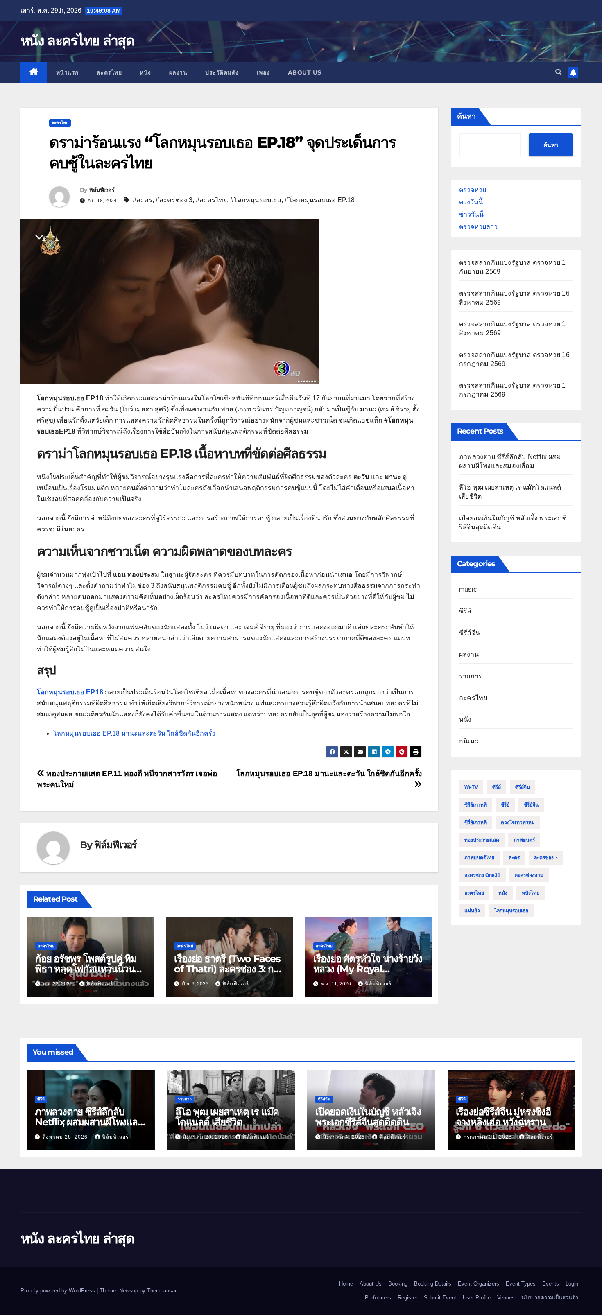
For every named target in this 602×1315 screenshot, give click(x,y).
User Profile (477, 1298)
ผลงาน (178, 72)
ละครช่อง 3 (546, 858)
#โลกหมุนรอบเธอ (255, 200)
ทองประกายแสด (481, 840)
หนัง (145, 72)
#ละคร (142, 200)
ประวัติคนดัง (222, 72)
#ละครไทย (211, 200)
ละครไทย (109, 72)
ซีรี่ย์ (505, 805)
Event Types (521, 1284)
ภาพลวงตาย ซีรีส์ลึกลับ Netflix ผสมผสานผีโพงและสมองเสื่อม (89, 1122)
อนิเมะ (468, 741)
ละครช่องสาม (529, 875)
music (468, 589)
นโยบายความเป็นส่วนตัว (549, 1298)
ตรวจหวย (472, 189)
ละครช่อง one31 (482, 875)
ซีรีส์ (465, 611)
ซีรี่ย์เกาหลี (475, 822)
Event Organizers (478, 1284)
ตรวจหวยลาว (478, 226)
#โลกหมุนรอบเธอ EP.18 (320, 200)
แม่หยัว (472, 910)
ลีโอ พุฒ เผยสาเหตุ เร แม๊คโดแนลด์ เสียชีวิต (227, 1117)
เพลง (263, 72)
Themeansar (161, 1291)
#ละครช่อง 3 (174, 200)
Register (407, 1298)
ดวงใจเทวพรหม (518, 822)
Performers (378, 1298)
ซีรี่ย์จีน (531, 805)
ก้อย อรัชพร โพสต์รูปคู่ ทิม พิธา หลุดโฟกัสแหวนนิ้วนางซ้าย (89, 969)
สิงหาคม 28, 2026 (66, 1137)
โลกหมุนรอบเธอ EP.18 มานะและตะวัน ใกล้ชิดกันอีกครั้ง (134, 733)
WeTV (471, 787)
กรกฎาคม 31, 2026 (489, 1137)
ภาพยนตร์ (524, 840)
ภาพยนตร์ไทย (479, 858)
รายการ (470, 676)
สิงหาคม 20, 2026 (206, 1137)
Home (346, 1284)
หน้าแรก (67, 72)
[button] (558, 72)
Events (550, 1284)
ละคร (514, 858)
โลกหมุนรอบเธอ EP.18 (70, 692)
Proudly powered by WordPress (58, 1291)
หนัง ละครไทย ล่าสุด (77, 40)
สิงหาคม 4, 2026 (345, 1137)
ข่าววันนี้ (471, 214)
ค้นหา (466, 116)
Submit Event (440, 1298)
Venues (506, 1298)
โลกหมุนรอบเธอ (511, 910)
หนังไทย (530, 893)
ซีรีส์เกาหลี (475, 805)
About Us (304, 72)
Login (572, 1284)
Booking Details (432, 1284)
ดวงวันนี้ (471, 202)
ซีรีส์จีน (469, 632)
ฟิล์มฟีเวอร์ (101, 190)
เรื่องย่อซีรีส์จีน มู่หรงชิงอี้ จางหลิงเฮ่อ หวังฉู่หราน (503, 1117)
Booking (397, 1284)
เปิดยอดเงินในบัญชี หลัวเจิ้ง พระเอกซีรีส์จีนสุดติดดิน (368, 1117)
